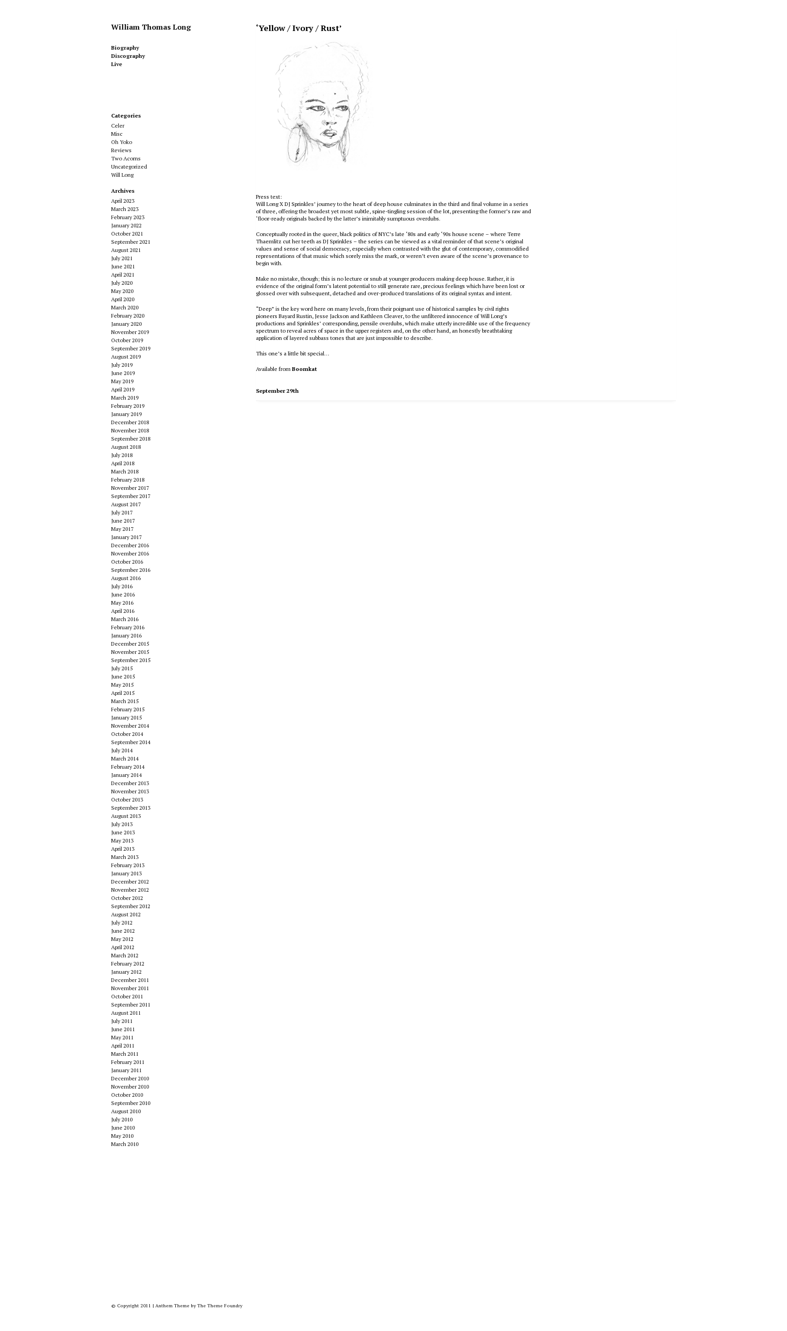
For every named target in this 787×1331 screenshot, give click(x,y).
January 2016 (126, 635)
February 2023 (127, 217)
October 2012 (127, 897)
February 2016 (127, 627)
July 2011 (122, 1021)
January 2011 (126, 1070)
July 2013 (122, 824)
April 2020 (122, 299)
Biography (125, 47)
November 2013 (130, 791)
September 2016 (130, 569)
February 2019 (127, 405)
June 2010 (123, 1127)
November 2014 (130, 725)
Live (116, 64)
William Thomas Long (151, 27)
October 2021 (127, 233)
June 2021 (123, 266)
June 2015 (123, 676)
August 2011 (126, 1012)
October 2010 (127, 1094)
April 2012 (122, 947)
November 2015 (130, 651)
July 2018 (122, 455)
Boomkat (304, 368)
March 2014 (124, 758)
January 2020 (126, 323)
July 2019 (122, 364)
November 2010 (130, 1086)
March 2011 (124, 1053)
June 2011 (123, 1029)
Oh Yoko (121, 142)
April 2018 (122, 463)
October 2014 (127, 733)
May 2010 (122, 1135)
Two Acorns (126, 158)
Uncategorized (129, 166)
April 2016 (122, 610)
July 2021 (122, 258)
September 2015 (130, 660)
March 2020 (124, 307)
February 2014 (127, 766)
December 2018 (130, 422)
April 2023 (122, 200)
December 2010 (130, 1078)
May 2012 (122, 938)
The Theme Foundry (219, 1305)
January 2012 (126, 971)
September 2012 (130, 906)
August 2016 (126, 578)
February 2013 (127, 865)
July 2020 (122, 282)
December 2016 (130, 545)
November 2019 (130, 332)
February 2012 (127, 963)
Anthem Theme (172, 1305)
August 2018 (126, 446)
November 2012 (130, 889)
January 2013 (126, 873)
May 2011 (122, 1037)
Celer (117, 125)
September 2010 (130, 1103)
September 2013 (130, 807)
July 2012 (122, 922)
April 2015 (122, 692)
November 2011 (130, 988)
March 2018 (124, 471)
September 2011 (130, 1004)
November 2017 (130, 487)
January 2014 (126, 774)
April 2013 (122, 848)
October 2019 (127, 340)
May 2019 (122, 381)
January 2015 (126, 717)
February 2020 (127, 315)
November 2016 (130, 553)
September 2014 (130, 742)
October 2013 (127, 799)
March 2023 (124, 209)
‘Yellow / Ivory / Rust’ (299, 27)
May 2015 (122, 684)
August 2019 (126, 356)
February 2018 (127, 479)
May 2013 (122, 840)
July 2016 (122, 586)
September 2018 (130, 438)
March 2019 (124, 397)
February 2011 (127, 1062)
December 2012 (130, 881)
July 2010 (122, 1119)
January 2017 (126, 537)
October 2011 (127, 996)
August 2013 (126, 815)
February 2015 (127, 709)
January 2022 (126, 225)
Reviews (121, 150)
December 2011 (130, 979)
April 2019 (122, 389)
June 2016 (123, 594)
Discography (128, 55)
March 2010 (124, 1144)
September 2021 (130, 241)
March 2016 (124, 619)
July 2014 (122, 750)
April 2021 (122, 274)
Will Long (122, 174)
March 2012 (124, 955)
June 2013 (123, 832)
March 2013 (124, 856)
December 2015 (130, 643)
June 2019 (123, 373)
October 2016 (127, 561)
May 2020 (122, 291)
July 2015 (122, 668)
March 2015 (124, 701)
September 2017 (130, 496)
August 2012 (126, 914)
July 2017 (122, 512)
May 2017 (122, 528)
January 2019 (126, 414)
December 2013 (130, 783)
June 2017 (123, 520)
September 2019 (130, 348)
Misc (117, 133)
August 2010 (126, 1111)
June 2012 (123, 930)
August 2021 (126, 250)
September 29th (277, 390)
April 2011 (122, 1045)
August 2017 (126, 504)
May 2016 (122, 602)
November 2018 (130, 430)
